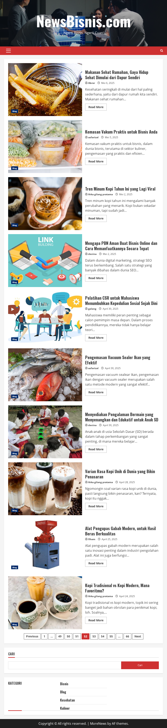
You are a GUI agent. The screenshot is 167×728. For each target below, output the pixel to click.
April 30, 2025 (110, 308)
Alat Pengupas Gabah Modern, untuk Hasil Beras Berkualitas (45, 545)
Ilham (91, 539)
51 (77, 636)
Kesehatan (67, 700)
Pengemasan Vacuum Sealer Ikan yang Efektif (45, 374)
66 (127, 636)
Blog (14, 111)
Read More (97, 108)
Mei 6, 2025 (107, 83)
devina (92, 254)
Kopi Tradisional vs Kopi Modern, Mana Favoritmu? (45, 602)
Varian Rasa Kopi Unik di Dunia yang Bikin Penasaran (45, 488)
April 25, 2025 (109, 539)
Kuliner (65, 708)
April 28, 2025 (127, 482)
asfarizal (93, 137)
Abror (91, 83)
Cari (11, 654)
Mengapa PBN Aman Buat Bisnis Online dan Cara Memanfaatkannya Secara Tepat (45, 260)
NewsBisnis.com (83, 21)
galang (92, 308)
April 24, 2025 (127, 596)
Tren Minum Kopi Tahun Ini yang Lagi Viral (45, 203)
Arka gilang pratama (100, 194)
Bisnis (64, 683)
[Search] (161, 51)
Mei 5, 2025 (111, 137)
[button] (8, 50)
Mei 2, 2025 (125, 194)
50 (68, 636)
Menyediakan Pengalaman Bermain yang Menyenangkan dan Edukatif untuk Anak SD (45, 431)
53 (94, 636)
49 (60, 636)
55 (111, 636)
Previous (32, 636)
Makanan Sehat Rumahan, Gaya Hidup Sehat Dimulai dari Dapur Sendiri (45, 89)
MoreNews (98, 723)
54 (102, 636)
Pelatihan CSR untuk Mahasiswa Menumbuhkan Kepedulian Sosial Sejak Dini (45, 317)
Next (137, 636)
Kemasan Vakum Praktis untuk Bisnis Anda (45, 146)
